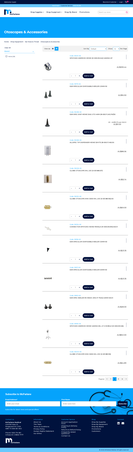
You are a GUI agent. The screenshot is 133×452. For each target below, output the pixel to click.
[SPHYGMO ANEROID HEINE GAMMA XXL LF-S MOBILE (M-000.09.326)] (48, 334)
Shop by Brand (98, 427)
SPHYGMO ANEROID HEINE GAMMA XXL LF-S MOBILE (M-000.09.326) (97, 326)
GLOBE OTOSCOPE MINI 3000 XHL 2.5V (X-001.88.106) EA (91, 199)
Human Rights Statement (44, 431)
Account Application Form (69, 423)
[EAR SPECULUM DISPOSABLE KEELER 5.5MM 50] (48, 278)
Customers (96, 431)
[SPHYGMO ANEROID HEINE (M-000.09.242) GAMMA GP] (48, 66)
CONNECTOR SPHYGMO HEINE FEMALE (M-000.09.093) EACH (94, 227)
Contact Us (65, 436)
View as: (47, 49)
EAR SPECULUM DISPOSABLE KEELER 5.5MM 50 (88, 270)
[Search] (127, 12)
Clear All (7, 48)
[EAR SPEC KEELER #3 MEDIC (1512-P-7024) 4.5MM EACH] (48, 306)
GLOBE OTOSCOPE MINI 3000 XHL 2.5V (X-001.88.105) (90, 354)
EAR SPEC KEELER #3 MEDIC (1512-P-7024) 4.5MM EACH (91, 298)
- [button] (71, 76)
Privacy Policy (39, 429)
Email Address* (11, 400)
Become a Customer (109, 2)
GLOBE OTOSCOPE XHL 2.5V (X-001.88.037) (86, 171)
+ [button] (79, 76)
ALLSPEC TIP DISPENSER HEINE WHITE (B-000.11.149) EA (92, 142)
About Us (37, 422)
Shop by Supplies (99, 422)
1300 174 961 (77, 5)
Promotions (96, 429)
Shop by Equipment (100, 424)
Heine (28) (11, 56)
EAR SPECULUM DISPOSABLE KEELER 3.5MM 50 (88, 242)
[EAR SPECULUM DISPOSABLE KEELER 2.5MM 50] (48, 94)
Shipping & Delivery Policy (69, 426)
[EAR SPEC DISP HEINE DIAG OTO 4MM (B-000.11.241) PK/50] (48, 122)
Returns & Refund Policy (71, 430)
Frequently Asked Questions (68, 432)
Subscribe (123, 404)
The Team (38, 424)
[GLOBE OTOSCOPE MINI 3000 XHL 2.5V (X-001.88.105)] (48, 362)
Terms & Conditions (41, 427)
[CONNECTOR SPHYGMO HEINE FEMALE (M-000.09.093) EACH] (48, 228)
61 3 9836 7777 (17, 435)
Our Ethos (38, 433)
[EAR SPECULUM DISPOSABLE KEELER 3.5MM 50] (48, 250)
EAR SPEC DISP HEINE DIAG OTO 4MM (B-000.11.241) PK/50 (92, 114)
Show (110, 49)
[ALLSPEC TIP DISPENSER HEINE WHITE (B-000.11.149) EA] (48, 150)
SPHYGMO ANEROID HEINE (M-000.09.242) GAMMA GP (91, 58)
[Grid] (53, 49)
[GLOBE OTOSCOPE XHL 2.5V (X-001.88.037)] (48, 179)
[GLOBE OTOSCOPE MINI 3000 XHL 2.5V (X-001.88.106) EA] (48, 207)
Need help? (55, 5)
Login (121, 2)
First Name (65, 400)
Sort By (86, 49)
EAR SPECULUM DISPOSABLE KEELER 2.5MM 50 (88, 86)
